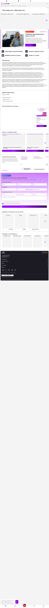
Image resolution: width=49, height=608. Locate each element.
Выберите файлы (29, 189)
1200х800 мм (39, 118)
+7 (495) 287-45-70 (6, 255)
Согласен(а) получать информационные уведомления (12, 203)
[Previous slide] (4, 118)
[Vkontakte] (3, 270)
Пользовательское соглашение (7, 277)
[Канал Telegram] (15, 270)
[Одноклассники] (9, 270)
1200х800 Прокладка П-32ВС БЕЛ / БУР (41, 120)
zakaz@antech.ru (5, 256)
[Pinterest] (12, 270)
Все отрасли (4, 170)
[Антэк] (1, 5)
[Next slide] (45, 118)
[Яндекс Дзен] (6, 270)
